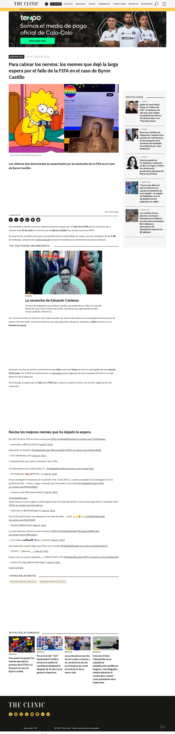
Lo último (56, 4)
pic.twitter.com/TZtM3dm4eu (91, 439)
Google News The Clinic (48, 714)
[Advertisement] (63, 347)
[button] (11, 220)
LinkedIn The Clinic (37, 714)
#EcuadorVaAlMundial (88, 531)
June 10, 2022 (46, 444)
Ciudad (91, 4)
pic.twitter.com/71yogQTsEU (80, 468)
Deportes (133, 4)
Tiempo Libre (119, 4)
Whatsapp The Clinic (26, 714)
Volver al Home (16, 567)
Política (68, 4)
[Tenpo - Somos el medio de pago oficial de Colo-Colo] (87, 29)
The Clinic (46, 4)
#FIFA (53, 439)
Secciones (164, 4)
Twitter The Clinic (10, 714)
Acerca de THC (30, 728)
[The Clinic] (26, 4)
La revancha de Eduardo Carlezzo (52, 300)
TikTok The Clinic (43, 714)
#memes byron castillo (52, 581)
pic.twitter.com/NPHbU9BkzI (23, 487)
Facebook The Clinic (16, 714)
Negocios (80, 4)
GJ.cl (162, 727)
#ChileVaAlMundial (66, 439)
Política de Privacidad (30, 732)
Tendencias (104, 4)
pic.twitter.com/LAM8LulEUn (23, 534)
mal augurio (58, 373)
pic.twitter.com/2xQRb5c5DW (104, 557)
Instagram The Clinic (21, 714)
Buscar (156, 4)
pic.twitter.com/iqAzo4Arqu (29, 505)
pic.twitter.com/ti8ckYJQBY (22, 520)
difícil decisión (44, 239)
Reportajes (147, 4)
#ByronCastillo (58, 450)
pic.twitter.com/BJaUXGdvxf (94, 546)
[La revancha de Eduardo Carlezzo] (63, 272)
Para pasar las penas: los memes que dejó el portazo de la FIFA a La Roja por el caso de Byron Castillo (21, 665)
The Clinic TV (32, 714)
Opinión (28, 296)
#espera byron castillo (23, 581)
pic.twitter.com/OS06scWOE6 (87, 450)
